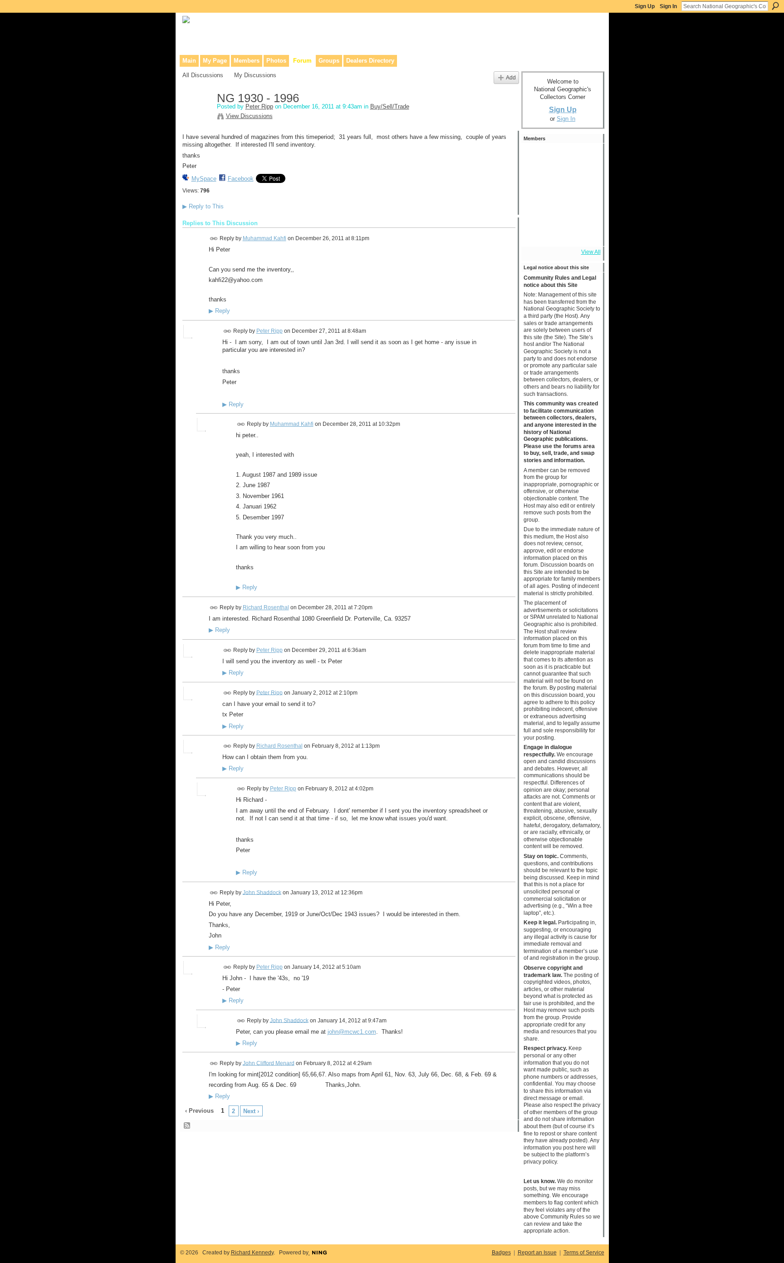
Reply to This (203, 206)
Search (775, 6)
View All (591, 252)
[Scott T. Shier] (536, 158)
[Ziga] (585, 207)
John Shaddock (262, 892)
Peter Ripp (259, 106)
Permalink (214, 238)
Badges (501, 1252)
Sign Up (645, 6)
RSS (187, 1126)
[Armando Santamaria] (536, 207)
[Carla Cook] (585, 182)
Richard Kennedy (252, 1252)
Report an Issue (537, 1252)
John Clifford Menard (268, 1063)
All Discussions (202, 75)
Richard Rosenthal (266, 607)
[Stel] (560, 158)
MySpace (203, 178)
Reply (219, 311)
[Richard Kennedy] (536, 182)
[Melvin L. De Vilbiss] (585, 158)
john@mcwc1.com (352, 1031)
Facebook (241, 178)
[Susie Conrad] (560, 207)
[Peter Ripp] (196, 117)
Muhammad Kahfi (264, 238)
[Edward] (560, 231)
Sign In (668, 6)
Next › (251, 1111)
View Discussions (249, 116)
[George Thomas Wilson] (560, 182)
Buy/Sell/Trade (389, 106)
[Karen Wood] (536, 231)
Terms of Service (584, 1252)
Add (511, 77)
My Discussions (255, 75)
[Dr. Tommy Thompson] (585, 231)
